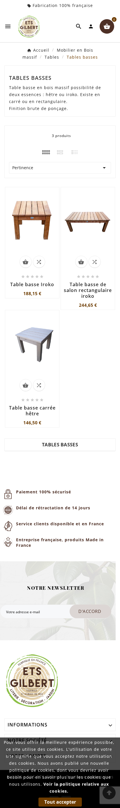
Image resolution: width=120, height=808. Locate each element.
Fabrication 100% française (63, 5)
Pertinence (60, 167)
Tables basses (60, 444)
